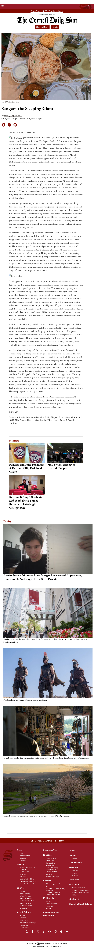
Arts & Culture (24, 912)
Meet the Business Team (80, 892)
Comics (48, 901)
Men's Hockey (25, 893)
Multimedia (48, 898)
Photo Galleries (51, 904)
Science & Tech (50, 850)
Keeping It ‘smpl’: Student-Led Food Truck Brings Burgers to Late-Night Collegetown (25, 502)
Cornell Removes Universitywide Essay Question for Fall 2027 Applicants (36, 815)
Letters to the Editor (27, 879)
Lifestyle (47, 855)
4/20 (48, 886)
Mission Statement (78, 888)
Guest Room (24, 872)
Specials (47, 881)
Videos (48, 908)
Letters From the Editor (28, 881)
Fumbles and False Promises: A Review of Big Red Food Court (26, 468)
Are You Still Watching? (28, 923)
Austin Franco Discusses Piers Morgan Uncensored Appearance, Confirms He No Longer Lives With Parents (42, 577)
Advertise (74, 880)
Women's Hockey (26, 896)
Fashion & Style (51, 872)
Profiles (22, 915)
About (72, 850)
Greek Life (50, 860)
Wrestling (23, 908)
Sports (20, 888)
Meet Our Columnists (27, 884)
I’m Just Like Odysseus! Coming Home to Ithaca (25, 699)
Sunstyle (75, 875)
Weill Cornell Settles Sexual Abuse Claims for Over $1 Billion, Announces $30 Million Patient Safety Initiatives (45, 640)
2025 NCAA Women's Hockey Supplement (53, 893)
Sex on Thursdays (52, 876)
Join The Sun (75, 863)
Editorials (23, 876)
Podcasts (49, 906)
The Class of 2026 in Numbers (46, 11)
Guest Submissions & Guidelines (27, 868)
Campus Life (50, 863)
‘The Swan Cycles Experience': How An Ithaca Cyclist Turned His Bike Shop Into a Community (46, 757)
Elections (23, 860)
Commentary (24, 927)
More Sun (73, 867)
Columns (23, 874)
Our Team (74, 884)
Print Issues (76, 871)
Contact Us (74, 899)
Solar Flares (24, 920)
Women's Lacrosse (26, 906)
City (21, 853)
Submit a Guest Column (80, 904)
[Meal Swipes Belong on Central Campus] (65, 453)
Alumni (72, 855)
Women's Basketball (27, 901)
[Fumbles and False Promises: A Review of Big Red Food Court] (27, 453)
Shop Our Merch (42, 27)
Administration (25, 856)
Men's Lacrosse (25, 903)
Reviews (23, 918)
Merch (74, 873)
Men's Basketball (26, 898)
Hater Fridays (24, 925)
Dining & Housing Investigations (52, 868)
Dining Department (13, 115)
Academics (50, 865)
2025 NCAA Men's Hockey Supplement (55, 889)
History (74, 895)
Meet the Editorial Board (80, 890)
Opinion (20, 865)
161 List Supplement (53, 884)
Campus (23, 858)
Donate (55, 27)
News (19, 850)
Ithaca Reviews (51, 858)
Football (22, 891)
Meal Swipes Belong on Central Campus (61, 466)
